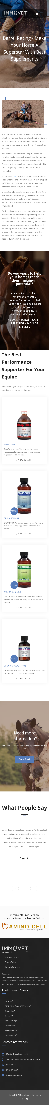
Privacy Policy (10, 962)
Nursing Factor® (11, 1035)
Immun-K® (9, 1016)
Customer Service (12, 957)
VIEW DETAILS (25, 460)
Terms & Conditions (12, 967)
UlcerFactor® (10, 1025)
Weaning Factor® (11, 1030)
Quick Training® (12, 592)
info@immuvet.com (14, 1075)
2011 (15, 176)
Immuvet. (37, 1095)
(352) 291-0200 (12, 1064)
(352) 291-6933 (12, 1070)
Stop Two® (9, 444)
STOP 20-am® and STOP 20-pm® (18, 1006)
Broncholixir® (11, 518)
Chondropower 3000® (15, 666)
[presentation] (15, 888)
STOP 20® (9, 1001)
